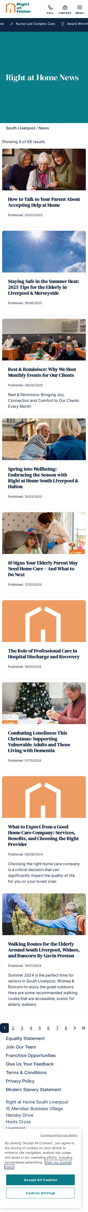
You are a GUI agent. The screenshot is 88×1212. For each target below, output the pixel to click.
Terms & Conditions (26, 1072)
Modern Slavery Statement (33, 1089)
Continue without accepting (58, 1135)
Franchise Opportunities (31, 1055)
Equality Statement (25, 1038)
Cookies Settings (40, 1193)
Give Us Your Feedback (30, 1064)
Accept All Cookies (40, 1180)
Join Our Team (21, 1046)
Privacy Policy (20, 1081)
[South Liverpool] (18, 8)
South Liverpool (20, 128)
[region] (40, 1168)
